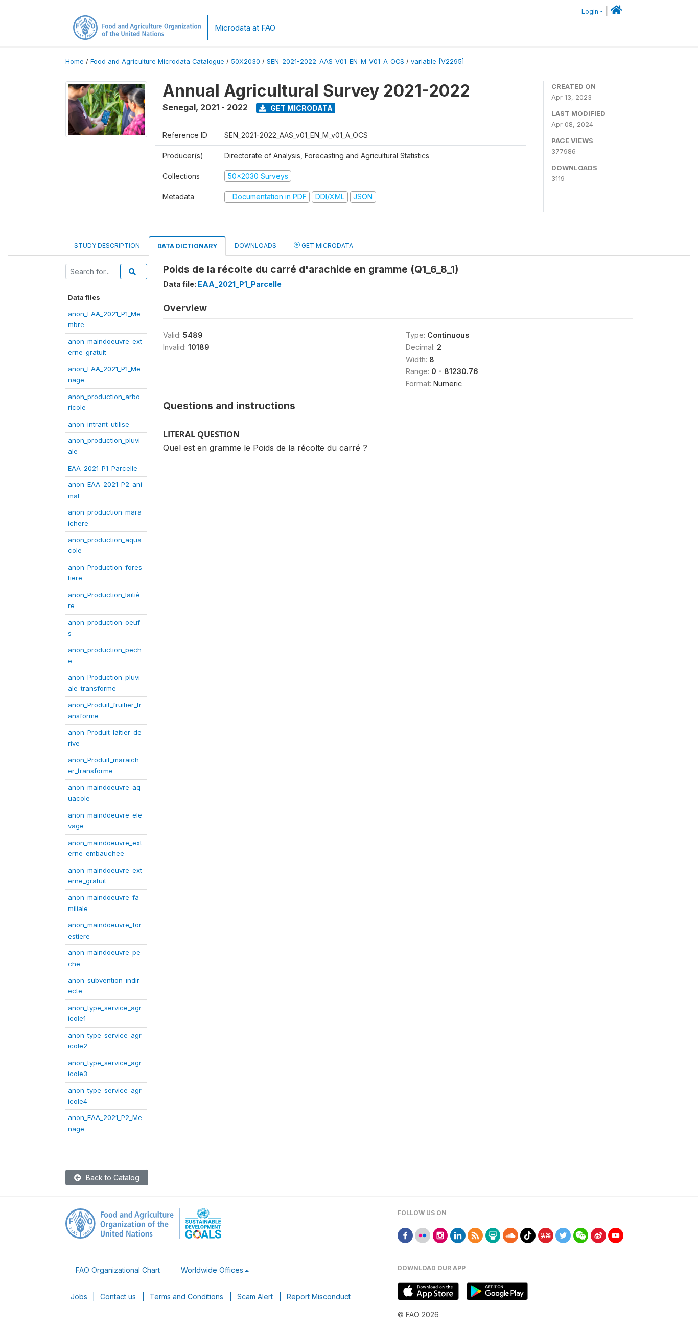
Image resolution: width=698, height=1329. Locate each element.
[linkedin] (458, 1234)
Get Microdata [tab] (326, 245)
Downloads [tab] (255, 245)
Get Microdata (301, 108)
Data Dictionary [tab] (187, 246)
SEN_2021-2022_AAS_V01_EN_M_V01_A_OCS (335, 61)
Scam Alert (255, 1296)
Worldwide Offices (212, 1270)
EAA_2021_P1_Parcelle (102, 468)
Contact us (118, 1296)
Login (589, 11)
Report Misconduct (319, 1296)
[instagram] (440, 1234)
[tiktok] (528, 1234)
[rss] (475, 1234)
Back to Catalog (111, 1177)
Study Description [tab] (107, 245)
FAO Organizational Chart (118, 1270)
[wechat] (581, 1234)
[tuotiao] (545, 1234)
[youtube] (615, 1234)
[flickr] (422, 1234)
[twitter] (563, 1234)
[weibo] (598, 1234)
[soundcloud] (510, 1234)
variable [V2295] (437, 61)
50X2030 (245, 61)
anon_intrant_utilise (98, 424)
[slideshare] (493, 1234)
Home (74, 61)
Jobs (79, 1296)
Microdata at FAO (245, 28)
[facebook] (405, 1234)
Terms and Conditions (186, 1296)
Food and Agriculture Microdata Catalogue (157, 61)
